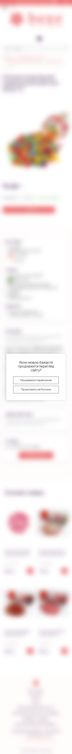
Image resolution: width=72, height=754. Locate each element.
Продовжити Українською (36, 380)
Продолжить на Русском (36, 389)
